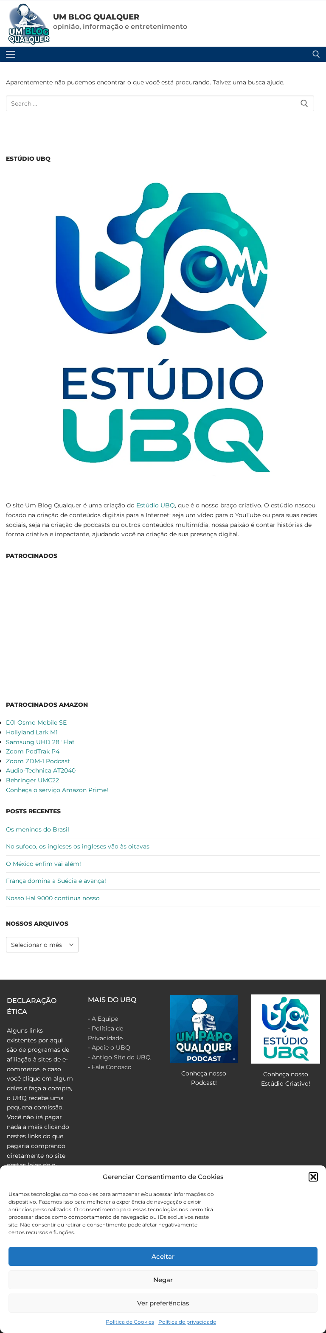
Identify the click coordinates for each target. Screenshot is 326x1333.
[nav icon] (10, 54)
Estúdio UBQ (155, 505)
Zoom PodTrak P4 (32, 751)
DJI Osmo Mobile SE (36, 722)
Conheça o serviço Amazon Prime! (57, 790)
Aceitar (163, 1256)
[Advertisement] (163, 628)
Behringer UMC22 (32, 780)
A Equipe (105, 1018)
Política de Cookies (130, 1322)
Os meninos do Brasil (37, 829)
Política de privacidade (187, 1322)
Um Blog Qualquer (96, 17)
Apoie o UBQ (111, 1047)
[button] (313, 1177)
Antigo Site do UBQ (121, 1057)
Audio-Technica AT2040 (41, 770)
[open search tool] (316, 54)
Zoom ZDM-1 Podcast (38, 761)
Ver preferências (163, 1303)
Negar (163, 1280)
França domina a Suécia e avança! (56, 881)
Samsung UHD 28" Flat (40, 742)
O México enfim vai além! (43, 864)
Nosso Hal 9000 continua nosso (53, 898)
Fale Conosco (112, 1067)
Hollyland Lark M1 (32, 732)
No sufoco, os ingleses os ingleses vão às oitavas (77, 846)
